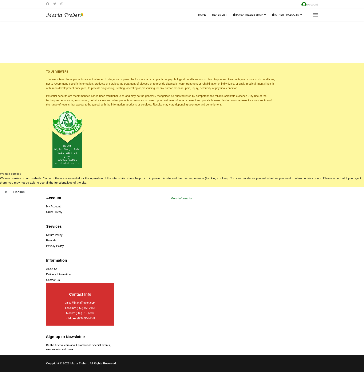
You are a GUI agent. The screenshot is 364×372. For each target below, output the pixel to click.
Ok (5, 192)
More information (182, 198)
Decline (19, 192)
